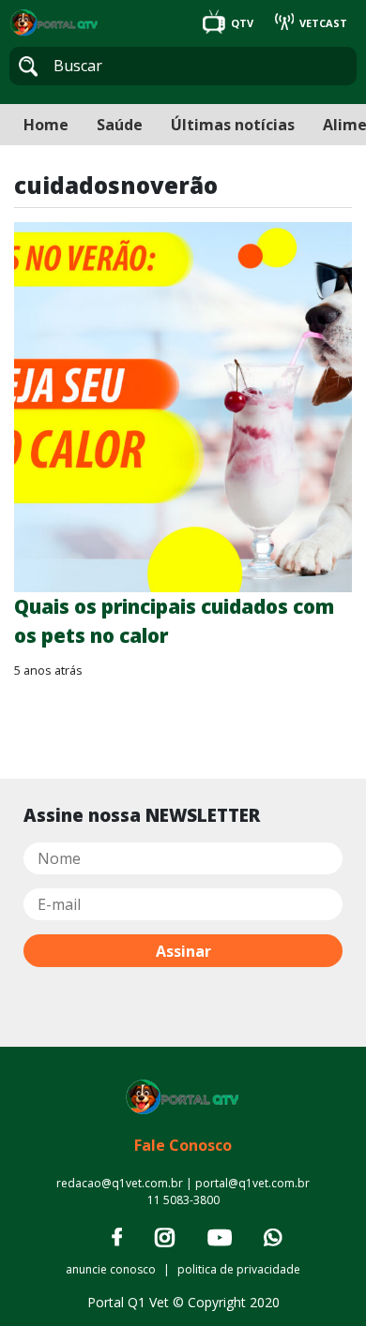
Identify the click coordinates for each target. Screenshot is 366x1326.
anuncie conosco (111, 1269)
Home (46, 124)
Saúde (120, 124)
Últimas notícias (233, 124)
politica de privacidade (238, 1269)
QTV (242, 23)
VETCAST (322, 23)
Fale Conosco (183, 1145)
